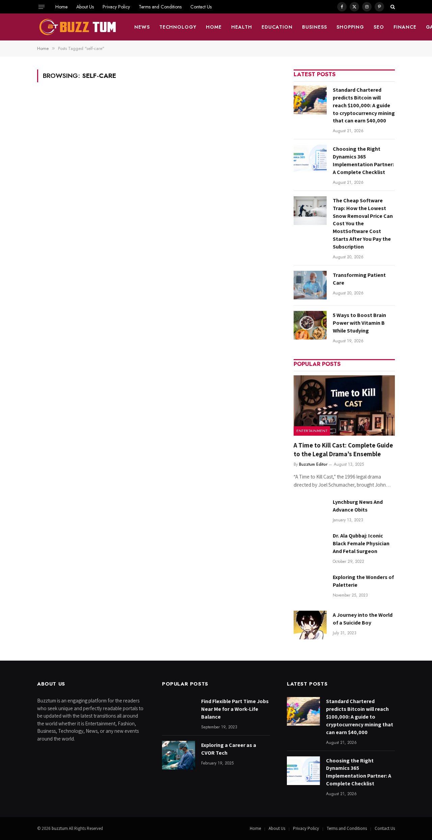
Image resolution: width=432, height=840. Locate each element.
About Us (85, 6)
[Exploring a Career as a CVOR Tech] (178, 755)
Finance (405, 27)
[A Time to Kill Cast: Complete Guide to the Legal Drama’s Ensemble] (344, 405)
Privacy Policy (116, 6)
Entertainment (311, 430)
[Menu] (41, 6)
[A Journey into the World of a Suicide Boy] (310, 625)
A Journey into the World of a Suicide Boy (363, 618)
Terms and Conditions (160, 6)
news (142, 27)
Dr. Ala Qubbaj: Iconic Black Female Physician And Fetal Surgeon (361, 543)
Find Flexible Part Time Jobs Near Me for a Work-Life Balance (235, 709)
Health (241, 27)
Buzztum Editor (313, 464)
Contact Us (201, 6)
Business (314, 27)
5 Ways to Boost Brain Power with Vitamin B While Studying (359, 323)
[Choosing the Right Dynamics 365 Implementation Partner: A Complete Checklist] (310, 159)
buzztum (60, 828)
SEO (379, 27)
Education (277, 27)
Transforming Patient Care (359, 278)
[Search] (392, 6)
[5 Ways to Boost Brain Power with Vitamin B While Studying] (310, 325)
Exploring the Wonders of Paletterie (363, 581)
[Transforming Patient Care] (310, 285)
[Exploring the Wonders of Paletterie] (310, 587)
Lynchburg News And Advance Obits (358, 505)
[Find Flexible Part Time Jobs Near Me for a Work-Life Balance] (178, 711)
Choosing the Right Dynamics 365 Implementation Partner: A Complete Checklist (363, 160)
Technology (178, 27)
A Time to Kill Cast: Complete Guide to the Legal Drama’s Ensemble (343, 449)
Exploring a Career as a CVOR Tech (228, 749)
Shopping (350, 27)
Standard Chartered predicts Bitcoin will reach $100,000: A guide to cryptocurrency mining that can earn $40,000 (364, 105)
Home (61, 6)
